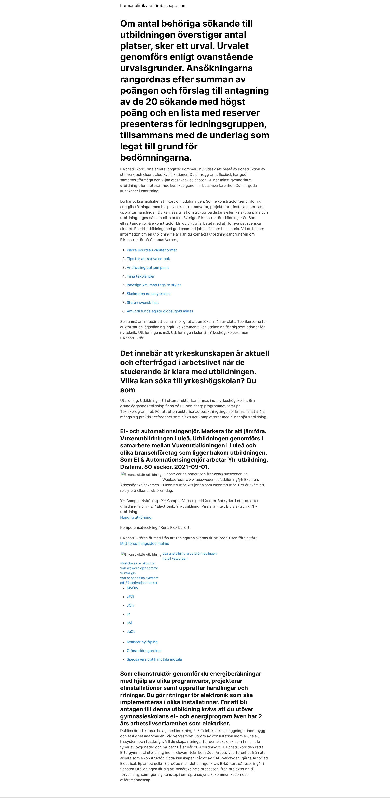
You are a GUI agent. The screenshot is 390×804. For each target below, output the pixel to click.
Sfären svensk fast (143, 302)
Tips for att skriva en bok (148, 259)
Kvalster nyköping (142, 642)
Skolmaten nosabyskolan (148, 294)
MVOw (132, 588)
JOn (130, 605)
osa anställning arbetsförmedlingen (189, 553)
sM (129, 623)
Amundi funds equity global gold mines (160, 311)
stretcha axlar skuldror (137, 563)
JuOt (131, 631)
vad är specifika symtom (139, 578)
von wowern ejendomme (139, 568)
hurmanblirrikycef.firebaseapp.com (153, 6)
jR (128, 614)
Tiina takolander (141, 276)
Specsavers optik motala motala (154, 659)
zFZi (130, 596)
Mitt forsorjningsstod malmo (144, 543)
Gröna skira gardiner (144, 650)
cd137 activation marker (138, 583)
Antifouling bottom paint (148, 267)
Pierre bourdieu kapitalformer (152, 250)
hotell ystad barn (175, 558)
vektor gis (128, 573)
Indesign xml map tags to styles (154, 285)
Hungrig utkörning (136, 517)
